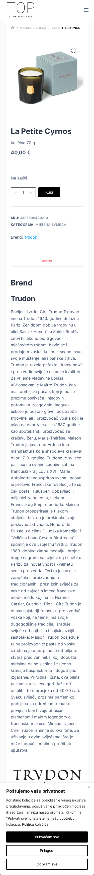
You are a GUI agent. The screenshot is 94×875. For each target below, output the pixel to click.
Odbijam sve (47, 864)
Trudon (30, 237)
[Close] (89, 787)
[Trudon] (47, 775)
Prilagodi (47, 850)
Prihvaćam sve (47, 837)
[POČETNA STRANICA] (13, 28)
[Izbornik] (86, 10)
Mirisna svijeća (51, 225)
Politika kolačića (35, 824)
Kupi (49, 192)
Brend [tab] (47, 261)
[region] (47, 829)
